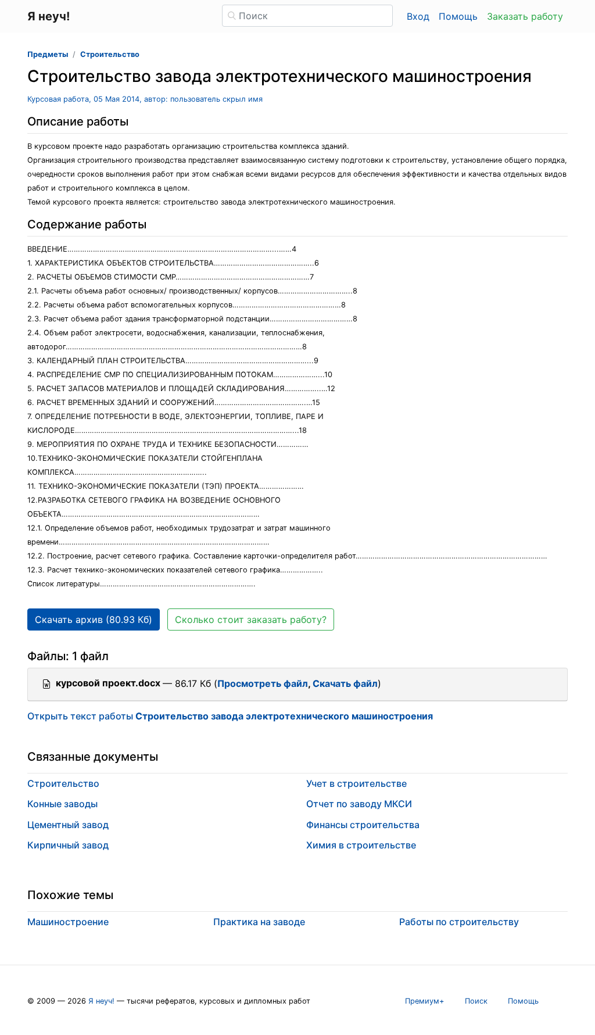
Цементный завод (68, 824)
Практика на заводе (259, 921)
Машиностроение (68, 921)
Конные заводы (62, 804)
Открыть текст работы (230, 716)
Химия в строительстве (361, 845)
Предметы (47, 54)
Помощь (458, 16)
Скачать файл (345, 683)
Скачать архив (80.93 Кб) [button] (93, 619)
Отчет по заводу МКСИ (359, 804)
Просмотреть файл (262, 683)
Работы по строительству (459, 921)
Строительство (109, 54)
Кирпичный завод (68, 845)
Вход (418, 16)
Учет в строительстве (356, 783)
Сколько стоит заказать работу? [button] (251, 619)
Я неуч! (101, 1001)
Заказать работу (525, 16)
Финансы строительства (363, 824)
